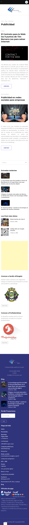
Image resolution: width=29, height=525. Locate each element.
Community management (7, 458)
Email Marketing (5, 448)
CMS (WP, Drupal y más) (7, 443)
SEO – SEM (4, 461)
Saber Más (4, 305)
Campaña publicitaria (7, 446)
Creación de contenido (7, 474)
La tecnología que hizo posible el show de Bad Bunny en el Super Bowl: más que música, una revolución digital (14, 182)
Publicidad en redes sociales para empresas (13, 98)
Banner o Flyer (5, 471)
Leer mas (6, 86)
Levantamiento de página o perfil (10, 456)
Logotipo (3, 466)
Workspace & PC (5, 479)
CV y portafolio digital (7, 468)
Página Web (4, 436)
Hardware (4, 477)
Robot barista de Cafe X (17, 219)
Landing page (4, 441)
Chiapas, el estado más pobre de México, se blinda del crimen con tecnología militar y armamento (14, 195)
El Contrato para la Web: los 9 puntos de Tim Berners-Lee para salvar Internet (13, 38)
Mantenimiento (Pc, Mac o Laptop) (10, 481)
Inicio (3, 429)
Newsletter (4, 451)
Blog (2, 484)
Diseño (3, 464)
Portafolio (4, 432)
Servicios (4, 434)
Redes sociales (5, 454)
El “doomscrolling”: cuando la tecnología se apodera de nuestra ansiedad (17, 403)
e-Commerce (4, 438)
